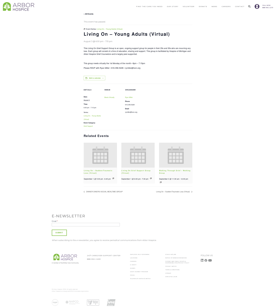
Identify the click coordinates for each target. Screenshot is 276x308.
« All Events (88, 14)
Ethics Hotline (170, 254)
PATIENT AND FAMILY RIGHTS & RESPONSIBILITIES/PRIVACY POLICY (177, 262)
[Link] (18, 6)
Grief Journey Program (139, 271)
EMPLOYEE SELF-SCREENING (139, 254)
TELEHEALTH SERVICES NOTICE (140, 278)
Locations (133, 258)
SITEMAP (168, 273)
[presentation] (100, 155)
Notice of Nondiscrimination (176, 258)
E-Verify (133, 265)
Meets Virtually (109, 97)
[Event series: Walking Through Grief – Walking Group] (161, 182)
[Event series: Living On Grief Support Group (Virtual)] (151, 178)
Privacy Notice (171, 266)
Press (132, 275)
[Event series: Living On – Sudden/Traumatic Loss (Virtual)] (113, 178)
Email (55, 221)
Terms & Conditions (172, 269)
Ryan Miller (129, 97)
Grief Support (88, 126)
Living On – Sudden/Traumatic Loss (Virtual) (173, 191)
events (132, 268)
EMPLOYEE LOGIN (171, 276)
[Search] (249, 6)
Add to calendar (95, 78)
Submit (59, 233)
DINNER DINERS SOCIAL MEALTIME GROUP (104, 191)
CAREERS (133, 261)
